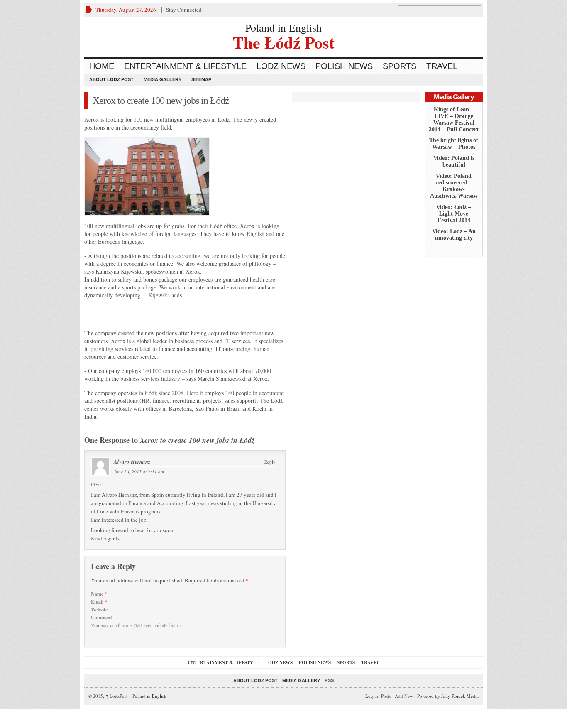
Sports (399, 66)
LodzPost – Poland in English (135, 696)
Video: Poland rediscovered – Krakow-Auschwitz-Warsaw (454, 186)
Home (101, 66)
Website (99, 609)
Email (99, 601)
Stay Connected (184, 9)
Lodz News (281, 66)
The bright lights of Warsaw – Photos (453, 143)
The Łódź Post (283, 41)
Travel (441, 66)
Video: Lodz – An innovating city (454, 234)
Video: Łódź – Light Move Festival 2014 (453, 213)
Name (99, 593)
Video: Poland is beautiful (453, 161)
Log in (371, 696)
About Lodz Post (111, 79)
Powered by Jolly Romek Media (448, 696)
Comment (101, 617)
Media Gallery (162, 79)
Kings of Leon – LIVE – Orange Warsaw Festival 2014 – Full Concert (454, 119)
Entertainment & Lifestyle (185, 66)
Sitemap (201, 79)
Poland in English (283, 27)
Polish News (344, 66)
